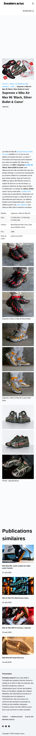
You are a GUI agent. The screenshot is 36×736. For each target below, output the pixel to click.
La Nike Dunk (26, 191)
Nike (12, 86)
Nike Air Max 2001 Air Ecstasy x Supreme (16, 628)
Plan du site (29, 716)
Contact (5, 716)
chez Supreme (22, 205)
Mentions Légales (8, 719)
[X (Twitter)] (6, 726)
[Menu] (33, 3)
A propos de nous (16, 716)
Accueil (5, 84)
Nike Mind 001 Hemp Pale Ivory (13, 658)
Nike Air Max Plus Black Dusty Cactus (15, 598)
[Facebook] (3, 726)
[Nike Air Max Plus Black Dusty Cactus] (18, 586)
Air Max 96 (29, 165)
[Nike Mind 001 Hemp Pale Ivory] (18, 646)
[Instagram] (9, 726)
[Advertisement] (18, 34)
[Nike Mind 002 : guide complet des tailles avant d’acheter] (18, 554)
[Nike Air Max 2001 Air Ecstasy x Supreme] (18, 616)
